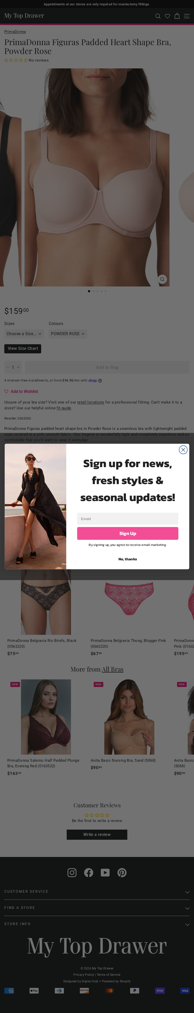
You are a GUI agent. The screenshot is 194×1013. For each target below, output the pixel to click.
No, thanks (127, 559)
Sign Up (127, 533)
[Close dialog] (183, 450)
